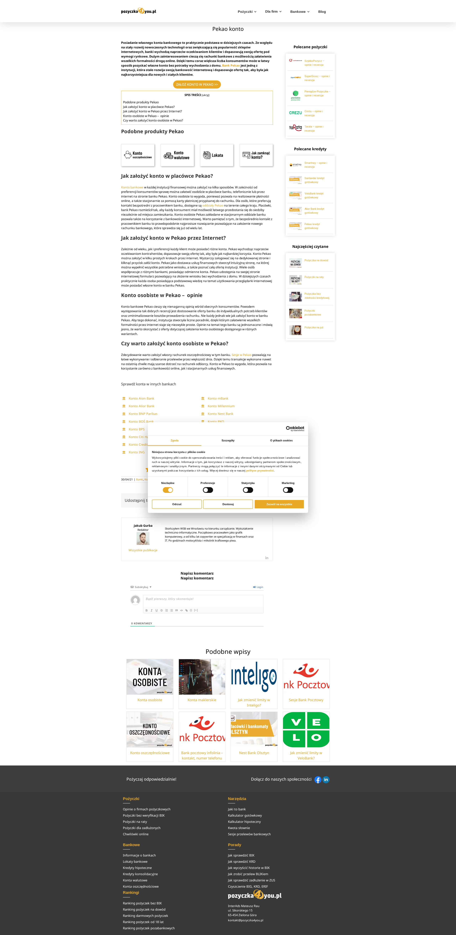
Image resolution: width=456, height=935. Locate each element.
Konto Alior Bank (141, 406)
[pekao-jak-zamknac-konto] (256, 146)
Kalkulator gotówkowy (245, 815)
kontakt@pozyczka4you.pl (245, 920)
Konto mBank (218, 398)
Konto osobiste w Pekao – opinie (146, 116)
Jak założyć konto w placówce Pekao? (149, 107)
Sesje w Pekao (242, 355)
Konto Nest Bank (220, 413)
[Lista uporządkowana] (166, 610)
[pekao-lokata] (216, 146)
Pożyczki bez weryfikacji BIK (144, 815)
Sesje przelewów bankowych (249, 834)
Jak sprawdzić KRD (241, 861)
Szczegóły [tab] (228, 440)
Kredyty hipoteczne (137, 868)
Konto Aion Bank (141, 398)
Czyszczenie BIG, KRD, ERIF (248, 886)
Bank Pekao (231, 65)
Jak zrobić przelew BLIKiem (248, 874)
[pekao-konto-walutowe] (177, 146)
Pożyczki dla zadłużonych (141, 828)
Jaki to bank (237, 809)
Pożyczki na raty (314, 277)
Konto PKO (216, 421)
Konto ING (137, 452)
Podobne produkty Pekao (141, 102)
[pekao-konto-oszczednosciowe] (137, 146)
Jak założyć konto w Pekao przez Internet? (153, 111)
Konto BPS (137, 429)
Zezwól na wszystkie (279, 504)
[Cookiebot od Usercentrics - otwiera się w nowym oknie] (288, 428)
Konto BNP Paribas (143, 413)
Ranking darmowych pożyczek (145, 915)
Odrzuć (177, 504)
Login (259, 587)
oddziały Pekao (212, 205)
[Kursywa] (151, 610)
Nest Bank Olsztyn (254, 752)
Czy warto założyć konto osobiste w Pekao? (153, 120)
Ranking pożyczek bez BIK (142, 903)
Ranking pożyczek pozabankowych (149, 928)
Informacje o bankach (139, 855)
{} (191, 610)
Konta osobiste (150, 699)
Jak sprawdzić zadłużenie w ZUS (251, 880)
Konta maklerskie (202, 699)
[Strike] (161, 610)
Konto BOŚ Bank (141, 421)
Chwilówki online (136, 834)
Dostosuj (228, 504)
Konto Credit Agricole (145, 444)
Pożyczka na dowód (316, 260)
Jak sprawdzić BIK (241, 855)
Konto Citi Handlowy (144, 437)
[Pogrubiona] (146, 610)
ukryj (206, 95)
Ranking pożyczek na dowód (144, 909)
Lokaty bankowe (135, 861)
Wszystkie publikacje (143, 550)
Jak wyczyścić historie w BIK (249, 868)
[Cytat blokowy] (176, 610)
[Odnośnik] (186, 610)
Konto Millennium (221, 406)
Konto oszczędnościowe (150, 752)
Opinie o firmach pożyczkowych (146, 809)
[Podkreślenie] (156, 610)
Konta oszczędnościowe (141, 886)
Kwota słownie (239, 828)
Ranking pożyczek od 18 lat (143, 922)
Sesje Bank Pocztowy (306, 699)
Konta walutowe (135, 880)
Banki (139, 479)
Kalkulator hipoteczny (244, 821)
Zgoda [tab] (175, 440)
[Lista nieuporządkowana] (171, 610)
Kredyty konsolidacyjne (140, 874)
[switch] (208, 490)
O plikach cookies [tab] (281, 440)
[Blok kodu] (181, 610)
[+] (196, 610)
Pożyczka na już (314, 327)
